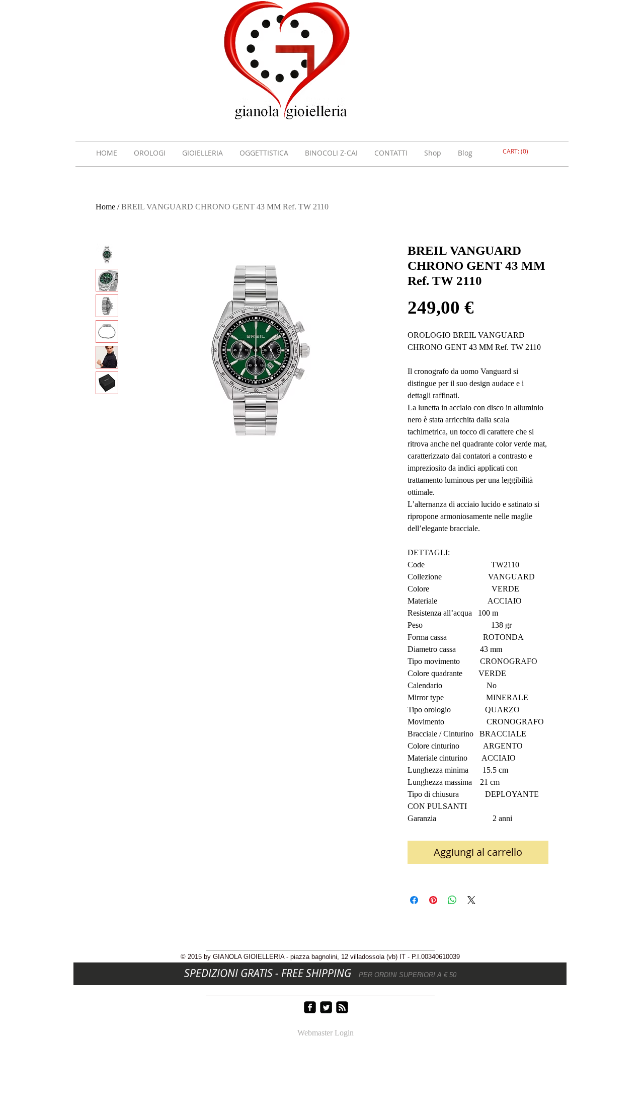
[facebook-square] (310, 1007)
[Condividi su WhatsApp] (452, 900)
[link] (517, 151)
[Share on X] (471, 900)
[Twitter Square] (326, 1007)
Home (105, 206)
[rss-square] (342, 1007)
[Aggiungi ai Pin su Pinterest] (433, 900)
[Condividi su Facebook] (414, 900)
